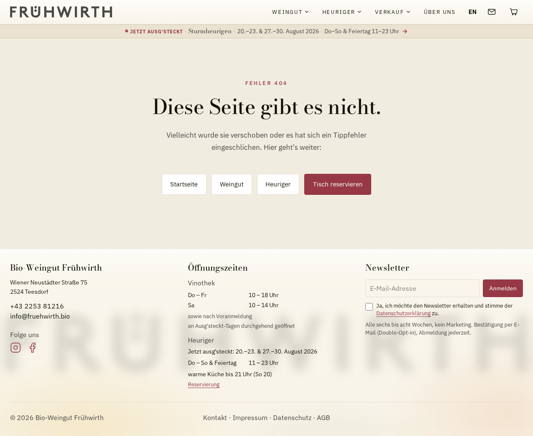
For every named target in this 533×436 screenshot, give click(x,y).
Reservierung (204, 384)
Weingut (232, 184)
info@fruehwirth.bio (40, 316)
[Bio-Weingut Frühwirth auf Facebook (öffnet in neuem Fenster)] (32, 347)
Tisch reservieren (338, 184)
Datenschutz (292, 417)
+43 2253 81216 (37, 306)
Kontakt (215, 417)
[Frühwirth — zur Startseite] (61, 12)
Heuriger (278, 184)
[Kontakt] (491, 12)
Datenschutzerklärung (403, 313)
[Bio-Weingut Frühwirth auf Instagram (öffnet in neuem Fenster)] (15, 347)
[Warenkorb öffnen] (513, 12)
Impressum (250, 417)
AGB (323, 417)
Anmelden (503, 288)
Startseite (184, 184)
